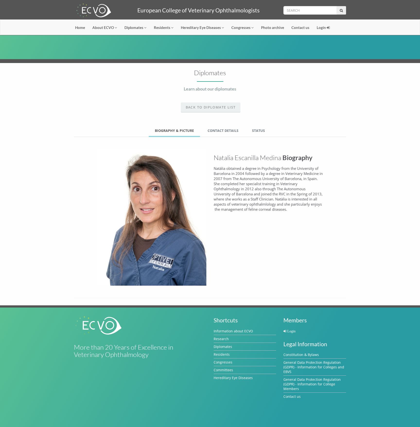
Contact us (300, 27)
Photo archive (272, 27)
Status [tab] (258, 130)
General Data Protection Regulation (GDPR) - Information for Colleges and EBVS (313, 367)
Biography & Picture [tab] (174, 130)
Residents (162, 27)
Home (80, 27)
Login (322, 27)
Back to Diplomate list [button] (211, 107)
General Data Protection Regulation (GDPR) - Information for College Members (312, 384)
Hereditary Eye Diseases (201, 27)
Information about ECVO (233, 331)
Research (221, 338)
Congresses (241, 27)
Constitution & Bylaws (301, 354)
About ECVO (103, 27)
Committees (223, 370)
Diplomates (134, 27)
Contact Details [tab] (223, 130)
